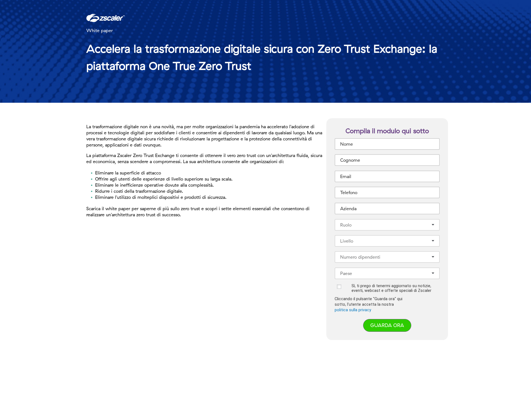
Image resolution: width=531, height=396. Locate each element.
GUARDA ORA (387, 325)
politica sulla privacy (353, 310)
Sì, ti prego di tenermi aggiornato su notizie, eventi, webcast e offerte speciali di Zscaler (391, 288)
